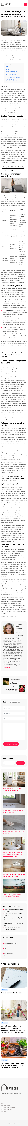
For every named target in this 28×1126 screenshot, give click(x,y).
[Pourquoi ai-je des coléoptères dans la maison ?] (14, 801)
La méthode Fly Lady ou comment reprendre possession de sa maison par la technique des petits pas (13, 1029)
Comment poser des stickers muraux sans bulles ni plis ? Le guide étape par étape (12, 854)
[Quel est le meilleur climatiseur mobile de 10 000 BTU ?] (14, 779)
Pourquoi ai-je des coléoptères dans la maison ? (13, 811)
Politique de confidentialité (8, 1107)
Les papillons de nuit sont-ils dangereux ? (17, 682)
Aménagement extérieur (10, 943)
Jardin (5, 951)
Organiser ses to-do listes (12, 993)
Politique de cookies (6, 1109)
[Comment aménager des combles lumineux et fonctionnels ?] (14, 865)
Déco (5, 948)
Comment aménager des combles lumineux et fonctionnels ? (14, 875)
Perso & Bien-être (8, 953)
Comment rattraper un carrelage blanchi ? (13, 833)
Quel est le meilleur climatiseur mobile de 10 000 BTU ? (13, 790)
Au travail (6, 946)
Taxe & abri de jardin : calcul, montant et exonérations (12, 896)
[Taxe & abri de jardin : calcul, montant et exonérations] (14, 886)
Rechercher (8, 758)
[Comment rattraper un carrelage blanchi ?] (14, 822)
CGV (2, 1103)
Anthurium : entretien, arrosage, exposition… (12, 690)
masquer (6, 66)
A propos (3, 1111)
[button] (25, 4)
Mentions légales (5, 1105)
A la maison (7, 941)
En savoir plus (6, 667)
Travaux (6, 956)
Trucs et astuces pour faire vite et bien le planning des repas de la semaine (12, 1065)
